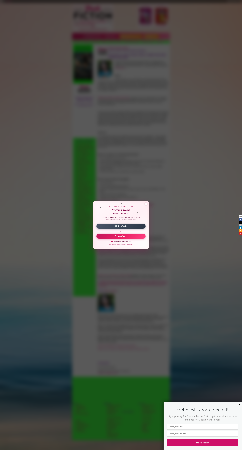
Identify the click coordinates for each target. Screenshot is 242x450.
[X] (240, 222)
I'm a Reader (121, 226)
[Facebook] (240, 219)
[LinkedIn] (240, 227)
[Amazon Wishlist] (240, 230)
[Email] (240, 225)
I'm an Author (121, 236)
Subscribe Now (202, 442)
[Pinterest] (240, 233)
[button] (202, 409)
